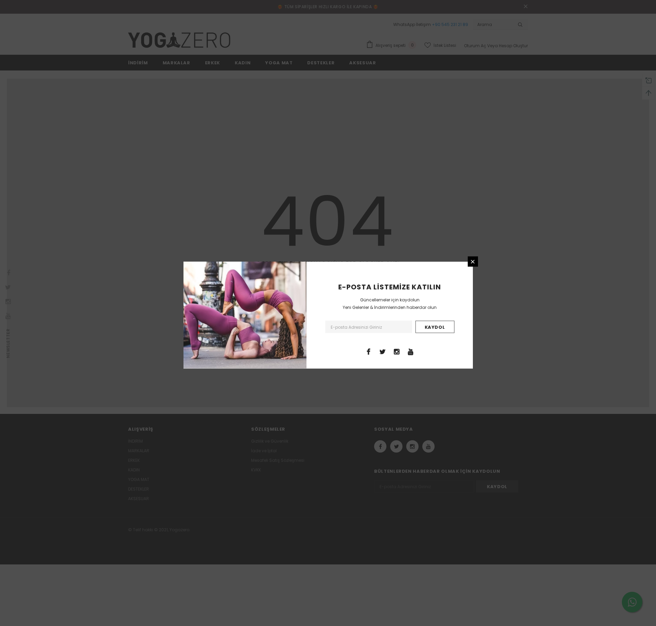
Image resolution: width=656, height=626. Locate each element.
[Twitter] (383, 351)
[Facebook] (369, 351)
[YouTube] (411, 351)
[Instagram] (397, 351)
